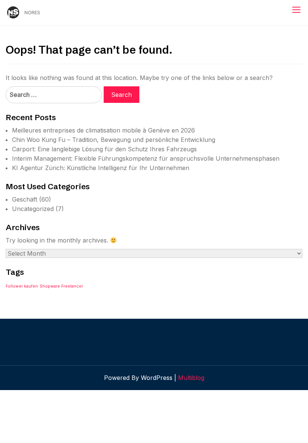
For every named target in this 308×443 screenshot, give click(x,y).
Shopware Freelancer (61, 286)
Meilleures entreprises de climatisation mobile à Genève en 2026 (103, 130)
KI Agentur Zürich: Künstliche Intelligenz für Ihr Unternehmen (100, 168)
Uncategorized (33, 208)
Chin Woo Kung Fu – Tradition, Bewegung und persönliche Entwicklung (113, 139)
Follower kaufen (22, 286)
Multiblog (191, 377)
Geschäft (24, 199)
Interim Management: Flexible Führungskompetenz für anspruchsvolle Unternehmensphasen (145, 158)
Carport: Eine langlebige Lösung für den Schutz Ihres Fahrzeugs (104, 149)
